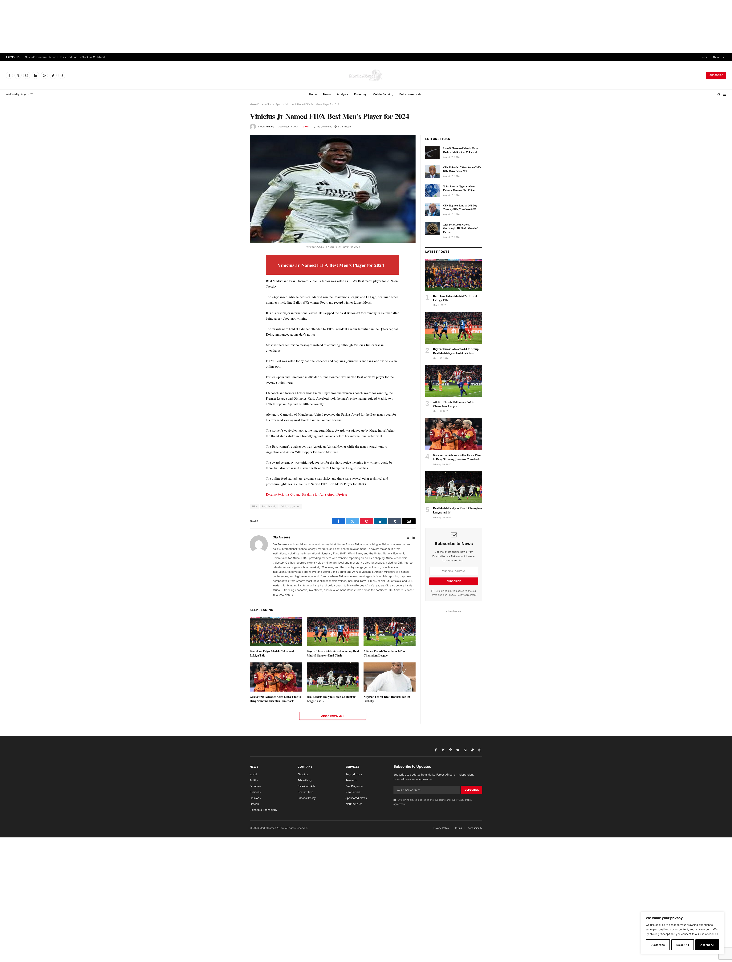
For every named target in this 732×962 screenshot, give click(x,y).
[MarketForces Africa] (366, 75)
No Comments (324, 126)
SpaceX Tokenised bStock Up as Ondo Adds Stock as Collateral (460, 150)
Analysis (342, 94)
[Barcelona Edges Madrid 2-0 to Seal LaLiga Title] (276, 631)
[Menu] (724, 94)
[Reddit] (236, 320)
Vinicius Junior (290, 506)
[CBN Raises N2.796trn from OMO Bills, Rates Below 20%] (432, 171)
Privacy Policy (456, 594)
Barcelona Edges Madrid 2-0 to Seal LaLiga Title (272, 653)
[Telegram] (236, 328)
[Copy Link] (236, 346)
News (327, 94)
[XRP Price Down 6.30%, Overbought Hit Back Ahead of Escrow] (432, 228)
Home (704, 57)
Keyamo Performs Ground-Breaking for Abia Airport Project (306, 494)
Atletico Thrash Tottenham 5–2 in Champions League (384, 653)
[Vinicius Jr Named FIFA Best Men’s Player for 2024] (333, 189)
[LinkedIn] (236, 285)
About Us (718, 57)
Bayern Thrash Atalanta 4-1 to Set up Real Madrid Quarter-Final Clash (333, 653)
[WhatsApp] (236, 337)
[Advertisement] (366, 26)
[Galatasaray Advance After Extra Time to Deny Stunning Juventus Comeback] (276, 677)
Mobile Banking (383, 94)
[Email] (236, 302)
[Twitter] (236, 276)
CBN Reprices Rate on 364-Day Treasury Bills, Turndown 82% (460, 207)
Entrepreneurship (411, 94)
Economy (360, 94)
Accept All (707, 944)
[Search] (719, 94)
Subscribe (716, 75)
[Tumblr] (236, 311)
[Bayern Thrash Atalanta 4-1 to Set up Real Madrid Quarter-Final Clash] (333, 631)
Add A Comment (332, 715)
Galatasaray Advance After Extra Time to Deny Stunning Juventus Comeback (275, 699)
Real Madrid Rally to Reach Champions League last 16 (331, 699)
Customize (658, 944)
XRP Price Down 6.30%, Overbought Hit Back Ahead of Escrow (460, 228)
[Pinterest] (236, 293)
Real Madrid (269, 506)
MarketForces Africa (260, 104)
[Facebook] (236, 267)
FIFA (254, 506)
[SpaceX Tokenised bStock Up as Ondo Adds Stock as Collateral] (432, 152)
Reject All (682, 944)
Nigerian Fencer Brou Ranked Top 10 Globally (387, 699)
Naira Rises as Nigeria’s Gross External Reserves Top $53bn (459, 188)
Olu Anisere (267, 126)
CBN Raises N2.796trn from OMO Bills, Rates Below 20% (60, 57)
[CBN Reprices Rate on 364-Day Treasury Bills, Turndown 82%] (432, 209)
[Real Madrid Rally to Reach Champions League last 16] (333, 677)
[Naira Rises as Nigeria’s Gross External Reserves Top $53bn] (432, 190)
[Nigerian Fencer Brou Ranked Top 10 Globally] (390, 677)
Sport (278, 104)
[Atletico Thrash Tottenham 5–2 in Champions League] (390, 631)
